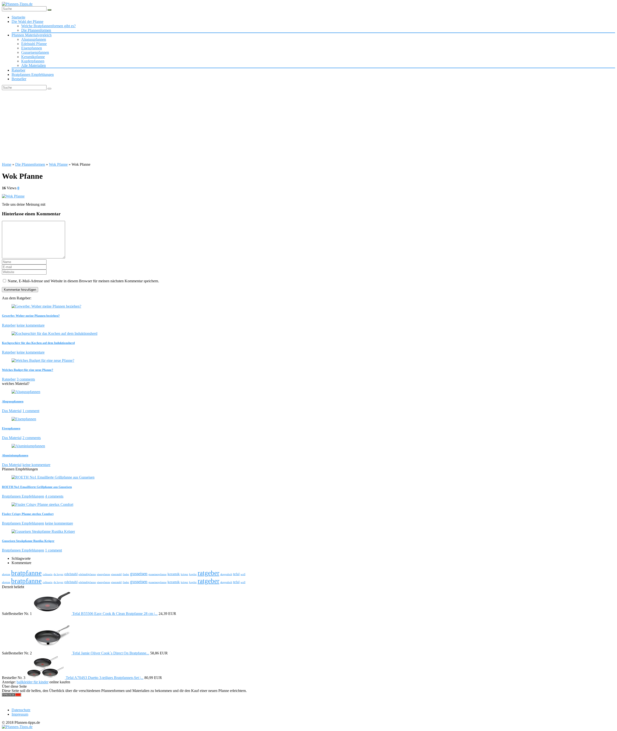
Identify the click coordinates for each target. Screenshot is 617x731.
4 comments (54, 496)
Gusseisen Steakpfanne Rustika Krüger (28, 541)
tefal (236, 574)
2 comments (31, 438)
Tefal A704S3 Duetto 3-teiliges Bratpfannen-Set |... (104, 678)
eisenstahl (116, 574)
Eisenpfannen (31, 48)
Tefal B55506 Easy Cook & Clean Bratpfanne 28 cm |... (115, 614)
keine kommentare (31, 325)
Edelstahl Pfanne (34, 44)
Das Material (11, 411)
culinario (48, 574)
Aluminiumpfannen (15, 455)
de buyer (58, 574)
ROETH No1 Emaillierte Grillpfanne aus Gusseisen (37, 487)
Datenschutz (21, 710)
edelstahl (71, 574)
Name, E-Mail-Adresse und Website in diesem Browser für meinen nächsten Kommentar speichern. (83, 281)
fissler (126, 574)
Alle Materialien (33, 65)
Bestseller (19, 79)
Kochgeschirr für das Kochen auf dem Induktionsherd (38, 343)
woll (243, 574)
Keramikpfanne (33, 57)
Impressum (20, 714)
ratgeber (208, 573)
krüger (184, 574)
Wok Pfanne (58, 164)
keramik (174, 574)
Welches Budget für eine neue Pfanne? (27, 370)
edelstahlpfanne (87, 574)
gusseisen (139, 573)
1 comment (30, 411)
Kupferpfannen (32, 61)
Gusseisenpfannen (35, 52)
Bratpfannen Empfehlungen (33, 74)
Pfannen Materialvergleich (32, 35)
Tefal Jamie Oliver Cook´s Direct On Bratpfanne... (110, 653)
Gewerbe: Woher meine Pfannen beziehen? (31, 315)
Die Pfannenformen (36, 30)
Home (6, 164)
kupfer (193, 574)
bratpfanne (26, 573)
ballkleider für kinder (32, 682)
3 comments (26, 379)
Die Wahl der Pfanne (27, 22)
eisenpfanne (103, 574)
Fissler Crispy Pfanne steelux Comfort (28, 514)
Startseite (18, 17)
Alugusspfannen (33, 39)
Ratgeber (18, 70)
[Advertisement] (308, 126)
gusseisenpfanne (157, 574)
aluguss (6, 574)
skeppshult (226, 574)
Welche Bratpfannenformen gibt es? (48, 26)
